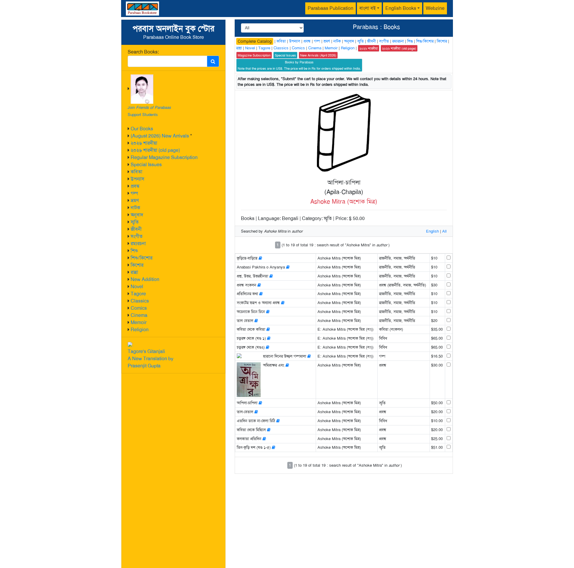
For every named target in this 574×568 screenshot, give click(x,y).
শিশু (134, 251)
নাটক (135, 207)
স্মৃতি (135, 222)
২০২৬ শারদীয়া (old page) (155, 150)
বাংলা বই (367, 8)
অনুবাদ (137, 215)
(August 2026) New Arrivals (160, 136)
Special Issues (146, 164)
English (432, 231)
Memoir (138, 322)
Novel (137, 286)
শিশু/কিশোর (141, 258)
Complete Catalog (255, 41)
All (444, 231)
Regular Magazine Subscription (164, 157)
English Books (400, 8)
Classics (140, 301)
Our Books (142, 129)
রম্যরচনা (138, 243)
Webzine (435, 8)
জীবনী (136, 229)
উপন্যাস (137, 179)
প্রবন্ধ (135, 186)
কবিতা (136, 172)
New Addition (145, 279)
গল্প (134, 193)
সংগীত (137, 236)
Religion (140, 329)
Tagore (138, 294)
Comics (139, 308)
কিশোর (137, 265)
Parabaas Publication (330, 8)
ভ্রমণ (135, 200)
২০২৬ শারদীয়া (144, 143)
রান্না (134, 272)
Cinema (139, 315)
